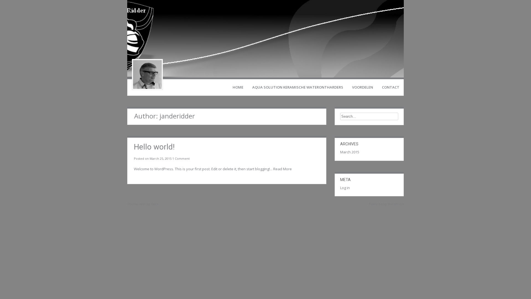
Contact (390, 87)
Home (238, 87)
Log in (345, 187)
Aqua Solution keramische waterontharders (297, 87)
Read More (282, 168)
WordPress (396, 204)
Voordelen (362, 87)
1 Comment (181, 158)
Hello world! (154, 146)
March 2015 (349, 152)
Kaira (154, 204)
